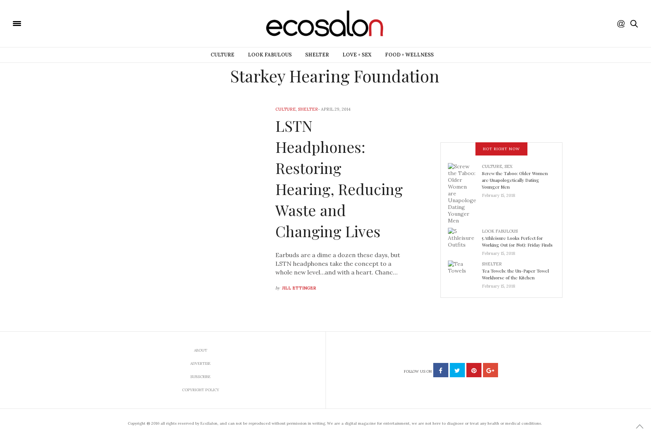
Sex (508, 166)
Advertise (200, 363)
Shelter (317, 55)
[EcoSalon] (62, 23)
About (200, 350)
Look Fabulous (270, 55)
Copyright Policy (200, 389)
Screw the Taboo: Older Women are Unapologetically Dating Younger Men (515, 180)
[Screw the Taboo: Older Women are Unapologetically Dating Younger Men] (465, 192)
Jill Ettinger (299, 288)
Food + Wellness (409, 55)
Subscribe (200, 376)
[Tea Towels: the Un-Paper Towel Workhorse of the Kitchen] (465, 272)
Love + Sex (356, 55)
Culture (222, 55)
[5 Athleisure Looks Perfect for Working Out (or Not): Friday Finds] (465, 239)
